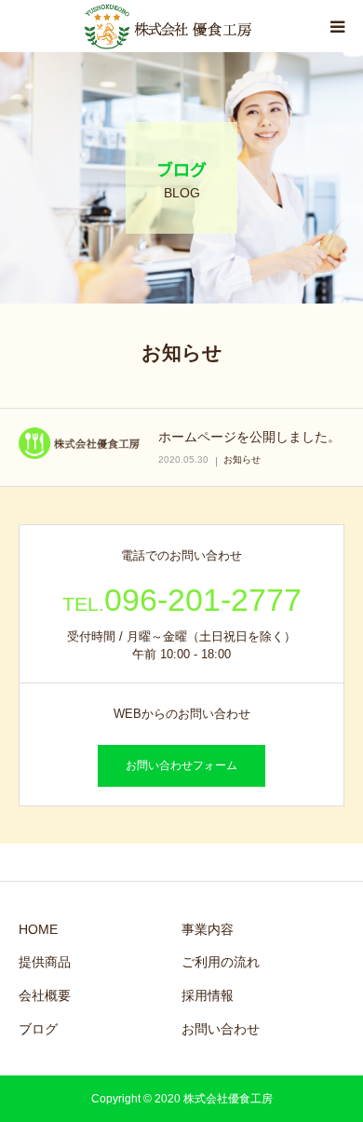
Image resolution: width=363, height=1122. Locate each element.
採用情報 (208, 995)
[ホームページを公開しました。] (79, 443)
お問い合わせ (221, 1028)
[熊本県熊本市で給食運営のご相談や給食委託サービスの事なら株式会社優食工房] (167, 26)
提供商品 (45, 961)
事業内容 (208, 929)
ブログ (38, 1028)
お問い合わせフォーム (181, 765)
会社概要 (45, 995)
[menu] (337, 26)
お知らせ (242, 459)
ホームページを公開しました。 (249, 436)
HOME (38, 929)
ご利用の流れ (221, 961)
